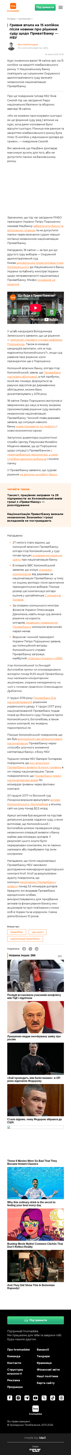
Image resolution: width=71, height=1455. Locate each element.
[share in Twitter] (30, 949)
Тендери (43, 1356)
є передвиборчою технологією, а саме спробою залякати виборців (32, 455)
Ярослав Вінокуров (28, 44)
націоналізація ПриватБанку (25, 939)
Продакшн (15, 1387)
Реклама (13, 1380)
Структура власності (15, 1371)
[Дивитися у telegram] (26, 1397)
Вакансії (43, 1349)
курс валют (38, 932)
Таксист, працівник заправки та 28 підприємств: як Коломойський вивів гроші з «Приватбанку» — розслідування (34, 500)
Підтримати (45, 7)
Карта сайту (46, 1383)
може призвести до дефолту (36, 426)
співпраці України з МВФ (45, 658)
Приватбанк (16, 932)
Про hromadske (18, 1349)
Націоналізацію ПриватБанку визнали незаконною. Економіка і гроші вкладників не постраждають (35, 517)
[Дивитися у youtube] (35, 1397)
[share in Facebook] (24, 949)
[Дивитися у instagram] (18, 1397)
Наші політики (47, 1376)
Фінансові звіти (48, 1369)
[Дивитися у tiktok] (52, 1397)
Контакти (14, 1363)
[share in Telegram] (36, 949)
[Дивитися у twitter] (44, 1397)
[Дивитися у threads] (61, 1397)
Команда (13, 1356)
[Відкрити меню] (60, 7)
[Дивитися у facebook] (9, 1397)
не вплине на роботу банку (38, 474)
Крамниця (44, 1363)
